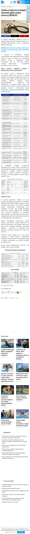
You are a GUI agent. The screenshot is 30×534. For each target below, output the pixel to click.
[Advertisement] (15, 316)
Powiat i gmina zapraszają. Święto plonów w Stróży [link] (6, 422)
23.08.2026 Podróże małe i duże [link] (10, 502)
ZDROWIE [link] (6, 297)
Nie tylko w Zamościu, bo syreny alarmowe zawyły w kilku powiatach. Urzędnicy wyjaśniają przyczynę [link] (7, 377)
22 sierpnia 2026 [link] (20, 401)
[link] (2, 2)
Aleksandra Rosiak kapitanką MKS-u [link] (11, 488)
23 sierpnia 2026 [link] (5, 357)
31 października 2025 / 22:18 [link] (6, 18)
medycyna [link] (12, 297)
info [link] (17, 297)
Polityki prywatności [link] (12, 532)
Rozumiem (20, 532)
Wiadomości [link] (5, 346)
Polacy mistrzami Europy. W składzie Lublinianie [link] (21, 398)
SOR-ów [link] (23, 245)
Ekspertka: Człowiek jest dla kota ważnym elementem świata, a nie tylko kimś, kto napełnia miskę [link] (14, 441)
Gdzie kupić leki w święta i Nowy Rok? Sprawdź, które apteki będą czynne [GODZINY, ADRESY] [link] (15, 49)
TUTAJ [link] (7, 176)
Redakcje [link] (19, 393)
